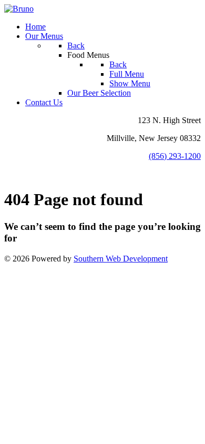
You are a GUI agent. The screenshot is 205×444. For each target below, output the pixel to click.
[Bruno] (19, 8)
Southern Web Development (121, 258)
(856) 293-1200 (175, 156)
